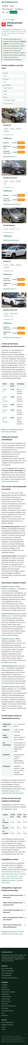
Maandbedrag (18, 9)
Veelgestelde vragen (7, 1010)
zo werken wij (5, 35)
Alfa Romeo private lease (12, 871)
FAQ (7, 12)
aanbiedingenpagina (12, 481)
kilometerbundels (18, 793)
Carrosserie (6, 79)
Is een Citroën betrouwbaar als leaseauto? (13, 911)
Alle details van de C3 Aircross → (12, 204)
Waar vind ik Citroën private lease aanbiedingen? (12, 926)
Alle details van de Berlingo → (11, 240)
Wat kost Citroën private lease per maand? (13, 896)
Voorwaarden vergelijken (8, 992)
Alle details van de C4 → (10, 289)
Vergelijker (5, 985)
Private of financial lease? (9, 1006)
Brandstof (5, 73)
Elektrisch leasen (6, 1001)
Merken (12, 6)
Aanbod (5, 91)
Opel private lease (16, 878)
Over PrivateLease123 (8, 1022)
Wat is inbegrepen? (7, 973)
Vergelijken (5, 6)
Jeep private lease (12, 876)
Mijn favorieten (6, 989)
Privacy (4, 1029)
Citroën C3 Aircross (8, 613)
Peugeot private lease (8, 880)
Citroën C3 (5, 586)
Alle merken (5, 1003)
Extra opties (5, 1008)
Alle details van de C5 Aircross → (12, 337)
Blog (3, 12)
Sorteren (5, 97)
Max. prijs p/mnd (7, 85)
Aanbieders (5, 1015)
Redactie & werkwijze (7, 1024)
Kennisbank (13, 12)
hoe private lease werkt (15, 934)
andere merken (17, 931)
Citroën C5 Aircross (8, 686)
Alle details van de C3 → (10, 156)
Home (3, 19)
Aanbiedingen (5, 994)
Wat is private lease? (7, 9)
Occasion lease (6, 999)
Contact (4, 1027)
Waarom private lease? (8, 970)
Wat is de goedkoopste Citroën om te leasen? (13, 918)
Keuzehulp (4, 987)
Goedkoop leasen (6, 996)
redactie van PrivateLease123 (13, 29)
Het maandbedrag (6, 975)
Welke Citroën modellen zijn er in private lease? (13, 904)
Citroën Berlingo (7, 666)
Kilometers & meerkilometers (10, 978)
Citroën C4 (5, 639)
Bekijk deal (21, 142)
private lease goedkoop (9, 431)
